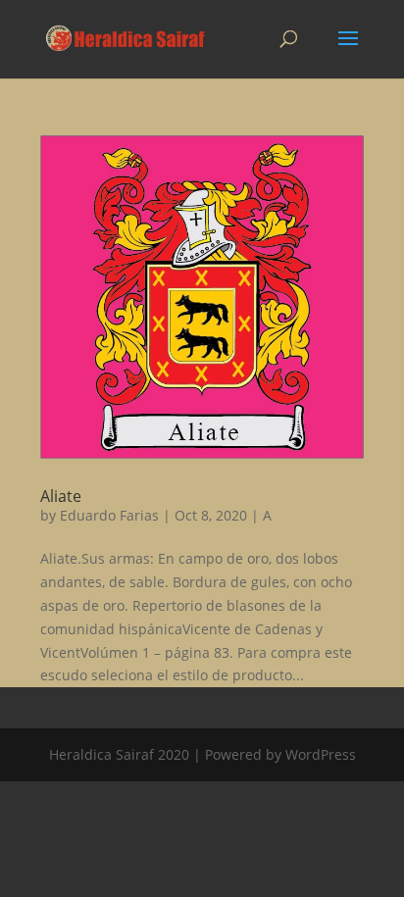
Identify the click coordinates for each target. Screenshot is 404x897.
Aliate (60, 496)
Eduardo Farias (109, 515)
